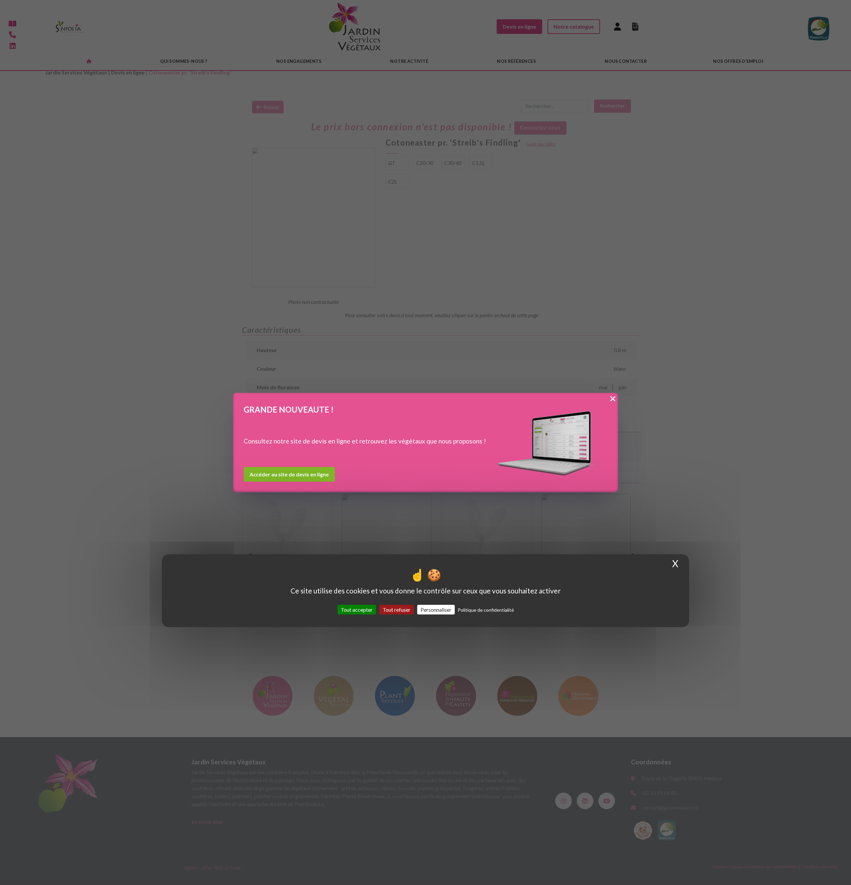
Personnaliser (436, 609)
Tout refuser (397, 609)
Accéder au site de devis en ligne (289, 474)
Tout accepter (357, 609)
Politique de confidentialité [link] (486, 610)
